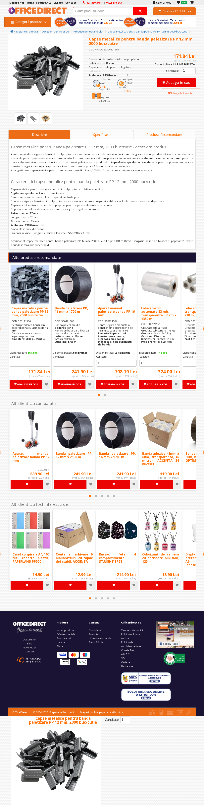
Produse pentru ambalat (88, 31)
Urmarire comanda (100, 638)
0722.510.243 (33, 662)
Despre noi (29, 639)
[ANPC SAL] (146, 678)
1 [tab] (99, 395)
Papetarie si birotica (25, 31)
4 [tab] (108, 496)
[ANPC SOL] (146, 694)
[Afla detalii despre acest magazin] (174, 658)
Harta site (127, 666)
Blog (29, 643)
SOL (123, 658)
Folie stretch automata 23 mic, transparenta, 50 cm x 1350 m (158, 313)
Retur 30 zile (96, 642)
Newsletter (29, 647)
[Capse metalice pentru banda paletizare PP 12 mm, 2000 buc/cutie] (21, 118)
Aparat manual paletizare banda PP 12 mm (31, 457)
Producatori (64, 638)
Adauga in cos (177, 82)
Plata (60, 646)
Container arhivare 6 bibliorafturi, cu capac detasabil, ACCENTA (74, 557)
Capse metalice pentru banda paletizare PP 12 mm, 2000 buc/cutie (147, 31)
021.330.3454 (33, 659)
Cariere (125, 662)
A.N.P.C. (125, 654)
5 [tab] (114, 496)
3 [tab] (102, 496)
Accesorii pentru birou (55, 31)
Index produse (66, 630)
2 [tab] (105, 395)
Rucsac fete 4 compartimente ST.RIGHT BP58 (117, 557)
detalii (102, 87)
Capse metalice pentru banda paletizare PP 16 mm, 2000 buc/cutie (30, 311)
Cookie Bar (127, 650)
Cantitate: (172, 71)
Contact (29, 651)
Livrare (61, 642)
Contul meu (96, 630)
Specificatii (101, 134)
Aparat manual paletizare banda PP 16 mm (116, 311)
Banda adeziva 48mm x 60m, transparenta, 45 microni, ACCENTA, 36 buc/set (160, 458)
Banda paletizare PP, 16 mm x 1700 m (71, 310)
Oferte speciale (66, 634)
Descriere (39, 134)
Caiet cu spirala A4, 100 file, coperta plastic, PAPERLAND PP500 (31, 557)
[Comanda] (192, 2)
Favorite (94, 634)
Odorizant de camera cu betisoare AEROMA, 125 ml (160, 557)
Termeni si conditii (132, 630)
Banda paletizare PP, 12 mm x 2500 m (74, 455)
